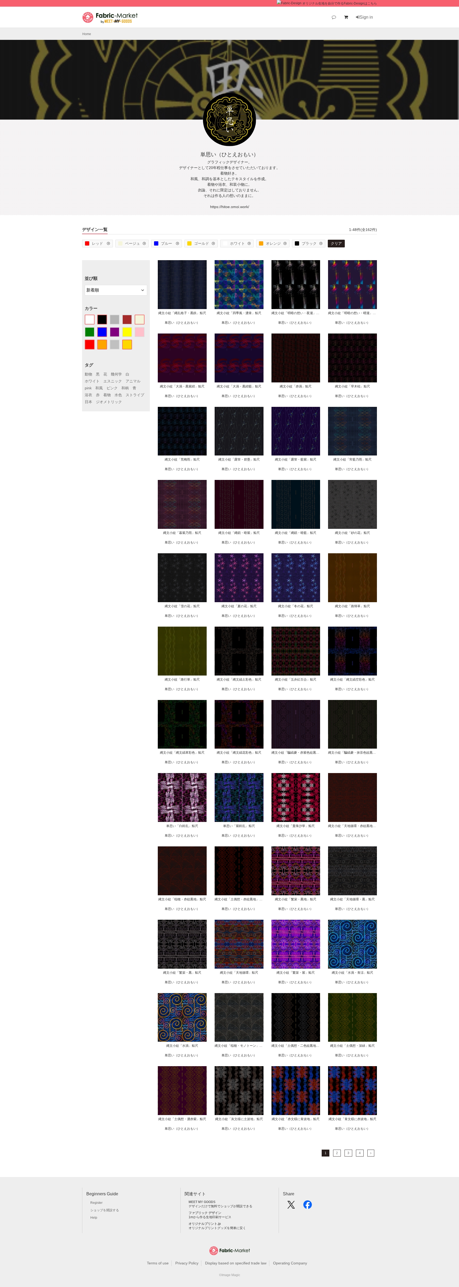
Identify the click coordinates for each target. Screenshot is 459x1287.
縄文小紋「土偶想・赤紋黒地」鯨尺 (239, 899)
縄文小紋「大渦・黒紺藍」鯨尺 (239, 386)
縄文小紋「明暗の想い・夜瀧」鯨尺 (295, 313)
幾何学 (116, 374)
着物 (107, 395)
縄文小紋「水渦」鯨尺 (182, 1046)
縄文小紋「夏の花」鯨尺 (239, 606)
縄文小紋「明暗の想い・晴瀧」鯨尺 (352, 313)
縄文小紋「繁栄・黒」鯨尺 (182, 972)
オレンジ (273, 243)
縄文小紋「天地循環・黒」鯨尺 (352, 899)
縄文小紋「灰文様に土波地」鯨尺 (239, 1119)
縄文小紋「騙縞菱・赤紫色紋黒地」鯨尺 (295, 752)
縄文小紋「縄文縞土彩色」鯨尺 (239, 679)
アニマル (133, 381)
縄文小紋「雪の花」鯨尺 (182, 606)
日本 (88, 402)
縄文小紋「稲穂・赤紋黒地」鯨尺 (182, 899)
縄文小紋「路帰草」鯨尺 (352, 606)
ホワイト (237, 243)
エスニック (112, 381)
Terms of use (158, 1263)
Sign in (366, 17)
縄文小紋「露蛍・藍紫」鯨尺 (295, 459)
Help (93, 1218)
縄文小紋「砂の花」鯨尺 (352, 533)
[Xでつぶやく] (291, 1206)
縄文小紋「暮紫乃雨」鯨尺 (182, 533)
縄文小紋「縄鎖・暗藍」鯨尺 (295, 533)
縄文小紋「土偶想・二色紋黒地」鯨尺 (295, 1046)
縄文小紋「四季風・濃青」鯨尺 (239, 313)
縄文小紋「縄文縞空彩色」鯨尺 (352, 679)
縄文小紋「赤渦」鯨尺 (296, 386)
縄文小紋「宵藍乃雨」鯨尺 (352, 459)
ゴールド (201, 243)
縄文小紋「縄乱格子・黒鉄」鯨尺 (182, 313)
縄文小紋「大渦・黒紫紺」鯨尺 (182, 386)
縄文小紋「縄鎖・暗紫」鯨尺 (239, 533)
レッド (98, 243)
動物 (88, 374)
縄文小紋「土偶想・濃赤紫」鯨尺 (182, 1119)
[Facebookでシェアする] (307, 1206)
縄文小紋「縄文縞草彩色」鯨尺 (182, 752)
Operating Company (290, 1263)
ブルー (167, 243)
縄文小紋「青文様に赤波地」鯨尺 (352, 1119)
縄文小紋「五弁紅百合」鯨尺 (295, 679)
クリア (336, 243)
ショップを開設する (104, 1210)
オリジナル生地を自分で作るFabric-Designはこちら (339, 3)
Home (86, 34)
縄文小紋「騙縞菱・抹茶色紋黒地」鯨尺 (352, 752)
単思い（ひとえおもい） (182, 322)
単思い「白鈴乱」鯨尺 (182, 826)
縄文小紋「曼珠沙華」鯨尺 (296, 826)
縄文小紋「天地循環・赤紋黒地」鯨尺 (352, 826)
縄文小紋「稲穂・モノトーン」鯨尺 (239, 1046)
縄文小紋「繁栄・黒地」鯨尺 (295, 899)
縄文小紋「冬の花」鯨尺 (295, 606)
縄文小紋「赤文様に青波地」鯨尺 (296, 1119)
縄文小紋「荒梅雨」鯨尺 (182, 459)
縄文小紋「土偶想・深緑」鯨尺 (352, 1046)
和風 (99, 388)
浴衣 (88, 395)
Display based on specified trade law (235, 1263)
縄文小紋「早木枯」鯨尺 (352, 386)
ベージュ (132, 243)
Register (96, 1203)
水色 (118, 395)
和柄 (125, 388)
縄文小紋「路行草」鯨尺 (182, 679)
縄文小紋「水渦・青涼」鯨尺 (352, 972)
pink (88, 388)
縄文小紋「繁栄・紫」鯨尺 (296, 972)
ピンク (112, 388)
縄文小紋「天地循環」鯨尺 (239, 972)
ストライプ (135, 395)
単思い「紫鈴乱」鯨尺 (239, 826)
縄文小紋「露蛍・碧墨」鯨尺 (239, 459)
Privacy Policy (186, 1263)
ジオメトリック (109, 402)
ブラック (309, 243)
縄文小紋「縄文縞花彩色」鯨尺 (239, 752)
